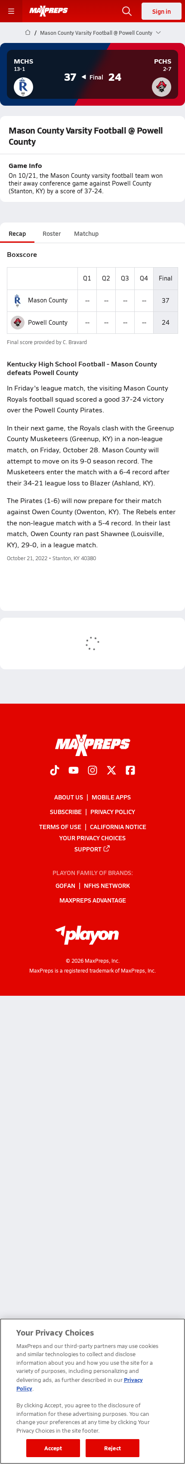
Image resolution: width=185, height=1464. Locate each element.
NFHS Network (107, 885)
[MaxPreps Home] (48, 11)
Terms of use (60, 826)
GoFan (65, 885)
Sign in (161, 11)
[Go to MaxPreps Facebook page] (130, 771)
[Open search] (127, 11)
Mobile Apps (111, 797)
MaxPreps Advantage (92, 900)
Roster (52, 233)
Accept (53, 1448)
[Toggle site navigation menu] (11, 11)
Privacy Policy (112, 811)
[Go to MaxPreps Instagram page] (92, 771)
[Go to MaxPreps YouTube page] (73, 771)
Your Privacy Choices (92, 838)
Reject (112, 1448)
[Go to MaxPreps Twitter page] (111, 771)
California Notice (118, 826)
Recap (17, 233)
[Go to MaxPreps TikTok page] (54, 771)
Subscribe (66, 811)
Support (88, 849)
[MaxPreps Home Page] (28, 33)
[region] (92, 1391)
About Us (68, 797)
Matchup (86, 233)
